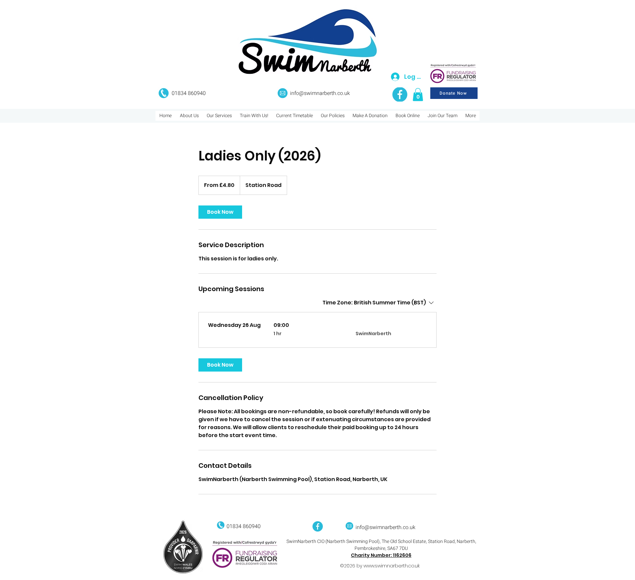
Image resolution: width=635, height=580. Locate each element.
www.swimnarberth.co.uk (391, 565)
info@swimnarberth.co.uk (320, 93)
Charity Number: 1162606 (381, 555)
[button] (417, 94)
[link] (220, 212)
